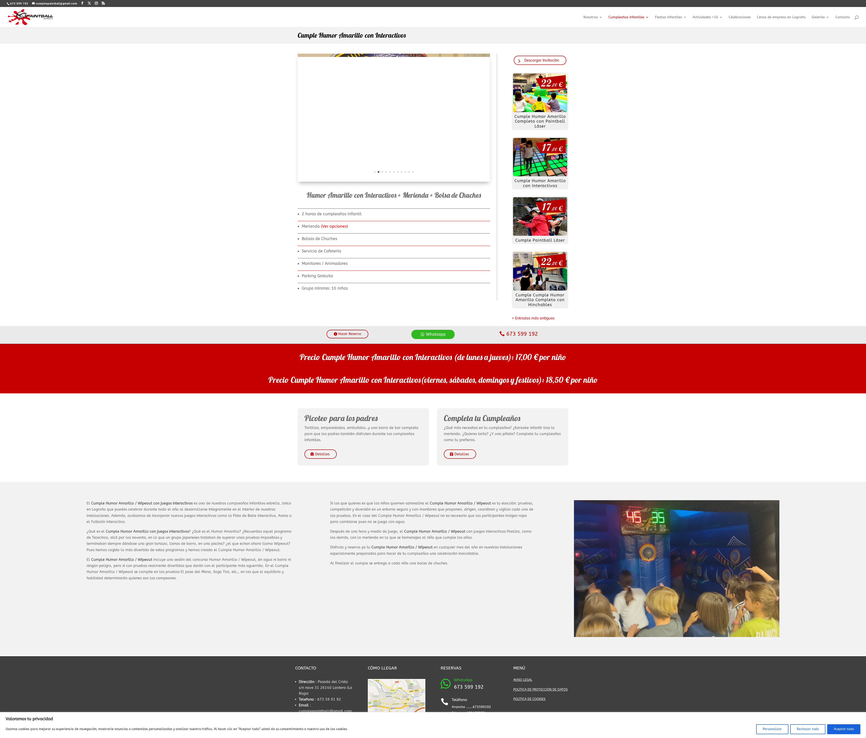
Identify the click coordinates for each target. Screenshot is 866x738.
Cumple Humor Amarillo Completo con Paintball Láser (540, 121)
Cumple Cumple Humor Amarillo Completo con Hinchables (540, 300)
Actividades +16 (705, 17)
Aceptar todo (844, 729)
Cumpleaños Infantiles (626, 17)
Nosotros (590, 17)
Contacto (842, 17)
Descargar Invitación (541, 60)
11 (413, 172)
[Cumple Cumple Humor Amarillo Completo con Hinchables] (540, 271)
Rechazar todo (808, 729)
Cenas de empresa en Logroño (781, 17)
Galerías (818, 17)
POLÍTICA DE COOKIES (529, 699)
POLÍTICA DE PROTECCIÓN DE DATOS (540, 690)
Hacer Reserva (349, 334)
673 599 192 (522, 334)
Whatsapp (436, 334)
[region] (433, 725)
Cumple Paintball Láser (540, 240)
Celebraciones (740, 17)
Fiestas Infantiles (668, 17)
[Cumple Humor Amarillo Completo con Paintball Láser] (540, 92)
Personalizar (772, 729)
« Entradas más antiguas (533, 318)
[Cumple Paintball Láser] (540, 216)
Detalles (322, 454)
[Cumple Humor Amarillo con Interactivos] (540, 157)
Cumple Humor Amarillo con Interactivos (540, 183)
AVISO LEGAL (522, 680)
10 (409, 172)
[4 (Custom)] (394, 181)
